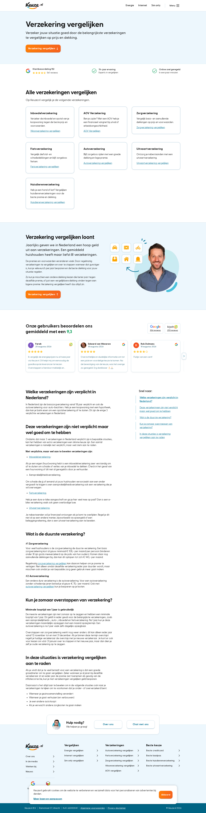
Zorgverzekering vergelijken (150, 127)
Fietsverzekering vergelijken (44, 166)
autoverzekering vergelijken (40, 586)
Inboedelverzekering (39, 457)
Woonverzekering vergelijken (45, 131)
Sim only (156, 5)
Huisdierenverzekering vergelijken (47, 202)
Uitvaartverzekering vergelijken (152, 163)
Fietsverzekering (37, 493)
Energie (130, 5)
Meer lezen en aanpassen (47, 799)
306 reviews (155, 330)
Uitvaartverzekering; (39, 508)
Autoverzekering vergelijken (98, 163)
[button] (174, 5)
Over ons (108, 724)
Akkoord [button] (165, 795)
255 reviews (172, 330)
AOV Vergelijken (92, 131)
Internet (142, 5)
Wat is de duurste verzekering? (155, 417)
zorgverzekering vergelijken (52, 563)
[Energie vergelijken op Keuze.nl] (34, 5)
